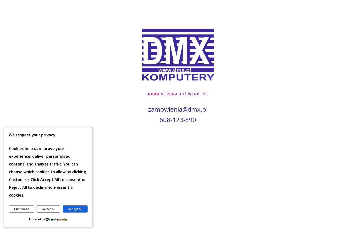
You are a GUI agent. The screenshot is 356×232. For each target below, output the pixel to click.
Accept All (75, 209)
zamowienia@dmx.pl (178, 109)
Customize (21, 209)
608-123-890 (178, 119)
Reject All (48, 209)
